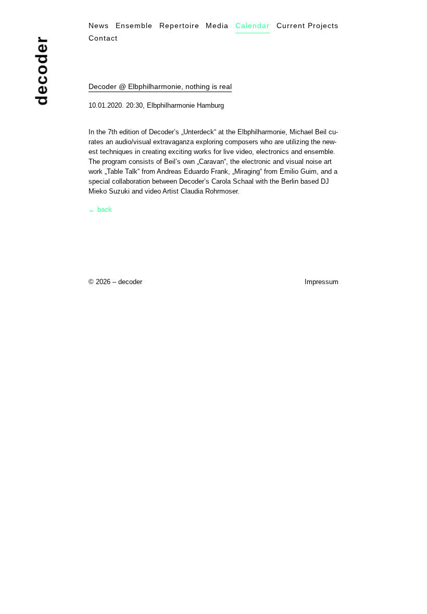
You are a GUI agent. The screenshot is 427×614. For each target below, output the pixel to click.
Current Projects (307, 25)
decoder (42, 71)
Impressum (321, 282)
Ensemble (134, 25)
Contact (103, 38)
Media (217, 25)
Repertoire (179, 25)
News (99, 25)
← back (100, 209)
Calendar (252, 25)
